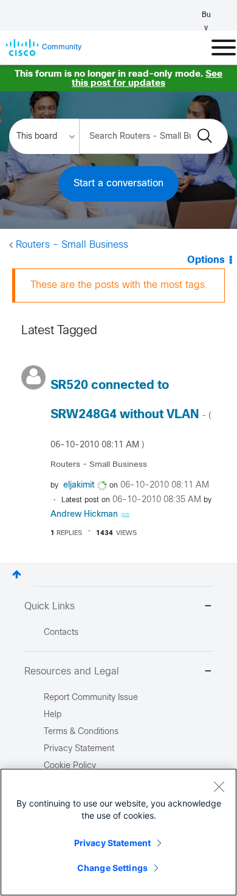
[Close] (219, 786)
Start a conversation (118, 183)
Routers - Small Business (72, 245)
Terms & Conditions (81, 732)
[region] (118, 832)
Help (52, 715)
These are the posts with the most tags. (119, 285)
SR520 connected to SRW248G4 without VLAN (130, 414)
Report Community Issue (91, 698)
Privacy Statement (112, 843)
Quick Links (49, 606)
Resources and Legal (71, 671)
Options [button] (206, 260)
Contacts (61, 633)
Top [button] (16, 574)
